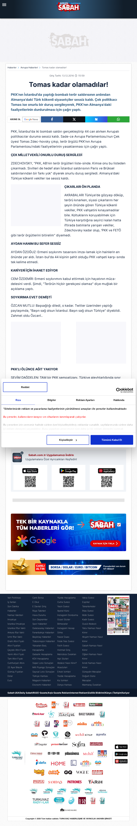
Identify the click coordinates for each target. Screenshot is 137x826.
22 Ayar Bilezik (15, 667)
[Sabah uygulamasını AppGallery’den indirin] (107, 477)
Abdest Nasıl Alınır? (67, 663)
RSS (35, 692)
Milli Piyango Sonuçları (43, 667)
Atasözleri (62, 667)
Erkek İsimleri (64, 671)
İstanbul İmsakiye (16, 623)
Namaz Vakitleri (15, 615)
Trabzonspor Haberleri (43, 641)
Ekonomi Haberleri (41, 684)
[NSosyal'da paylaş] (96, 119)
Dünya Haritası (64, 684)
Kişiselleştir (66, 439)
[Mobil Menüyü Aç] (4, 4)
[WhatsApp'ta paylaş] (118, 119)
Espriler (86, 602)
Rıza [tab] (18, 400)
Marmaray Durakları (91, 684)
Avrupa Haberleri (29, 67)
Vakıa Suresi (88, 597)
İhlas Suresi (88, 610)
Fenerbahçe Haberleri (43, 632)
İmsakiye (12, 619)
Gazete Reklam (62, 692)
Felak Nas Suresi (65, 641)
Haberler (12, 67)
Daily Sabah (26, 692)
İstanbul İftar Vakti (16, 628)
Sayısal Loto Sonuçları (43, 671)
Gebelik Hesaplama (42, 654)
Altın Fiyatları (14, 645)
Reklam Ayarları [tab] (85, 400)
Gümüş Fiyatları (15, 671)
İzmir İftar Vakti (15, 636)
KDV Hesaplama (40, 658)
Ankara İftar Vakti (16, 632)
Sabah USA (14, 692)
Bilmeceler (62, 623)
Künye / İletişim (113, 692)
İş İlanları (12, 602)
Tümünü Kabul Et (112, 439)
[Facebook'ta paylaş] (52, 119)
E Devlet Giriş (39, 606)
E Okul (35, 602)
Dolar (10, 676)
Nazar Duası (63, 636)
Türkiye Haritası (40, 676)
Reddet (25, 387)
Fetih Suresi (63, 645)
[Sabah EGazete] (118, 641)
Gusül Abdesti (89, 623)
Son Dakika (13, 606)
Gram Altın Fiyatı (16, 641)
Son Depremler (39, 619)
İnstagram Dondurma (67, 615)
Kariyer (125, 692)
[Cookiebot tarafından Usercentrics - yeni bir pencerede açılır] (118, 390)
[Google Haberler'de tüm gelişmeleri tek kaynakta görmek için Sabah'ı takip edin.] (68, 534)
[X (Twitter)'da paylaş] (74, 119)
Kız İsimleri (62, 680)
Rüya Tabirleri (39, 610)
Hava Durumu (39, 615)
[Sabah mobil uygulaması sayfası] (18, 456)
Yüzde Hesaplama (66, 597)
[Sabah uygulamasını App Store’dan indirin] (30, 477)
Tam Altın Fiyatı (15, 658)
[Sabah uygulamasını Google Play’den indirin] (69, 477)
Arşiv (50, 692)
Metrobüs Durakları (66, 654)
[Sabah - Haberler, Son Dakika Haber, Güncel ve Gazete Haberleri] (68, 6)
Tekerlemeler (88, 606)
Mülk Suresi (88, 615)
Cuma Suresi (63, 602)
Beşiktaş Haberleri (41, 636)
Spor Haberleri (39, 623)
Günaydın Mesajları (91, 671)
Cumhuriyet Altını (16, 663)
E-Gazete (42, 692)
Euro (10, 680)
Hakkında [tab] (118, 400)
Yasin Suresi (63, 606)
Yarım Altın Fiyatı (16, 654)
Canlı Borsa (38, 597)
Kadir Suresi (88, 619)
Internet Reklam (78, 692)
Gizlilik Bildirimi (96, 692)
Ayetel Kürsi (63, 610)
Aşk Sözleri (62, 658)
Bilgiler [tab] (51, 400)
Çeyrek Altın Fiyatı (17, 650)
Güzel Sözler (63, 619)
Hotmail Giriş (63, 650)
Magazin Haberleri (41, 680)
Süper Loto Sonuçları (42, 663)
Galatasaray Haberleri (43, 628)
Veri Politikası (14, 597)
